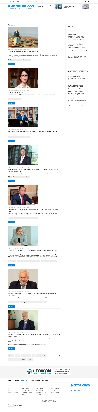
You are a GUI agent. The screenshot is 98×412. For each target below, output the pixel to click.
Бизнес (9, 390)
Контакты (35, 1)
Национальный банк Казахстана (15, 302)
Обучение (49, 13)
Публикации (27, 13)
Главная (10, 13)
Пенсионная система (17, 59)
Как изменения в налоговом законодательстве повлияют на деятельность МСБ (33, 210)
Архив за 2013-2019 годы (76, 390)
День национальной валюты (40, 302)
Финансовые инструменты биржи (48, 261)
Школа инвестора (40, 388)
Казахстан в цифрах (54, 392)
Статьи (37, 385)
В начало (11, 355)
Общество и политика (27, 385)
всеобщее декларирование (14, 137)
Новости (17, 13)
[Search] (88, 1)
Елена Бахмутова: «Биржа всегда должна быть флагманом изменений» (32, 250)
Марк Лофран (26, 176)
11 (13, 359)
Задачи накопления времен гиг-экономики (23, 52)
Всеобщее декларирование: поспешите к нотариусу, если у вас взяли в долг (34, 131)
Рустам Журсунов (24, 217)
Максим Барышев (25, 137)
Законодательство (12, 385)
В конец (29, 359)
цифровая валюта (22, 344)
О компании (28, 1)
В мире (23, 386)
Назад (17, 355)
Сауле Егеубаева (26, 59)
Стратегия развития (17, 176)
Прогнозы (52, 390)
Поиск (23, 394)
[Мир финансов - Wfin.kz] (21, 7)
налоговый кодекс (16, 217)
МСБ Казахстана (33, 217)
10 (9, 359)
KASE (9, 99)
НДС (9, 217)
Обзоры (37, 386)
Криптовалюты (25, 388)
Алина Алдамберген (16, 99)
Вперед (23, 359)
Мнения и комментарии (55, 388)
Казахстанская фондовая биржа (24, 261)
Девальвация (31, 344)
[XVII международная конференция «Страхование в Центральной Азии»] (49, 371)
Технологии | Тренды (54, 385)
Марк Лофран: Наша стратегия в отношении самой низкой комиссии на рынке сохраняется (33, 170)
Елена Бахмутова (12, 261)
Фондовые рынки (25, 390)
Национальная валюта (40, 344)
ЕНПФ (9, 59)
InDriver (10, 176)
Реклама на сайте (39, 13)
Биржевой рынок (36, 261)
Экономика (10, 388)
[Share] (85, 1)
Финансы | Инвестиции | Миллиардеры (41, 393)
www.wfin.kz (48, 402)
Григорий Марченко (28, 302)
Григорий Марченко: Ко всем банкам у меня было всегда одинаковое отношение (32, 294)
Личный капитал (39, 390)
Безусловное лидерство (16, 92)
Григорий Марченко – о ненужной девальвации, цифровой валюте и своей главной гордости (34, 335)
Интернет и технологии (13, 392)
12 (18, 359)
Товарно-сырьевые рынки (27, 392)
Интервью (52, 386)
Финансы (10, 386)
